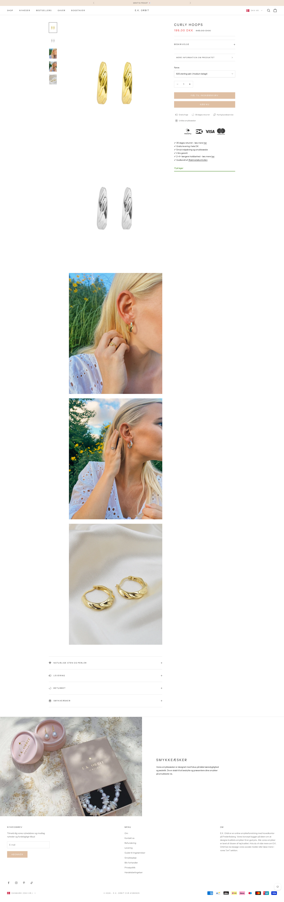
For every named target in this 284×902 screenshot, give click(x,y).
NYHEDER (24, 10)
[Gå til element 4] (53, 66)
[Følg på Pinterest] (23, 882)
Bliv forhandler (131, 862)
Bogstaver (78, 10)
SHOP (10, 10)
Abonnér (17, 854)
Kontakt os (129, 838)
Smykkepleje (131, 857)
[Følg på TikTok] (31, 882)
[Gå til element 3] (53, 53)
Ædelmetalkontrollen (198, 160)
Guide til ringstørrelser (135, 852)
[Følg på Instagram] (16, 882)
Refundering (130, 843)
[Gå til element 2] (53, 40)
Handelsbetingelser (134, 872)
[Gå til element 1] (53, 27)
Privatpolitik (130, 867)
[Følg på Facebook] (8, 882)
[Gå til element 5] (53, 79)
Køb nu (204, 104)
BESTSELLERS (44, 10)
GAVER (62, 10)
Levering (129, 848)
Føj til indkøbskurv (204, 95)
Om (126, 833)
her (205, 143)
